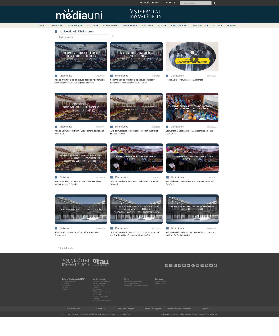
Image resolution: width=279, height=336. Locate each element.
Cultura (93, 25)
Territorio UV (199, 25)
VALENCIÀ (144, 3)
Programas (130, 25)
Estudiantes (178, 25)
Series (231, 25)
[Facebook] (163, 3)
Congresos (110, 25)
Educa (162, 25)
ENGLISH (155, 3)
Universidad (75, 25)
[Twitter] (166, 3)
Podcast (147, 25)
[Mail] (174, 3)
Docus (217, 25)
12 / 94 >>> (65, 248)
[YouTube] (170, 3)
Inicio (42, 25)
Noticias (57, 25)
